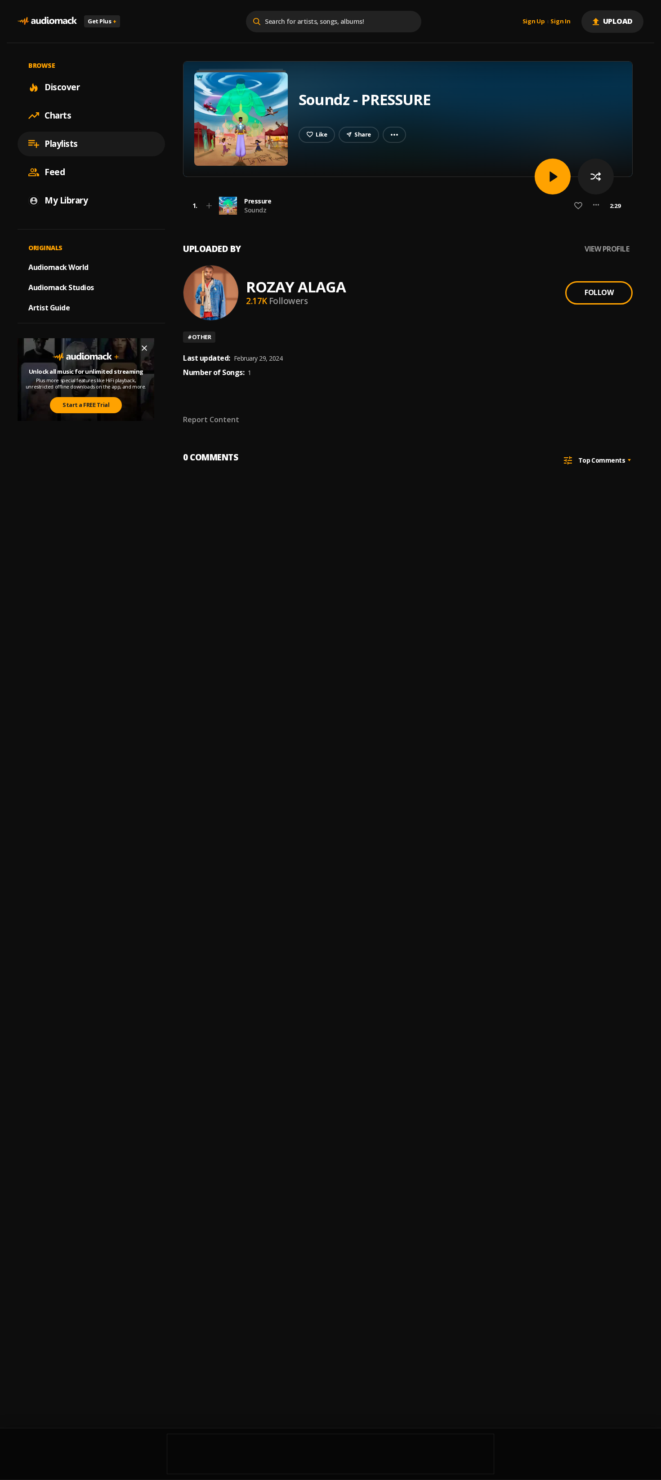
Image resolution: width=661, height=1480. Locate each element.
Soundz (255, 210)
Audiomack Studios (61, 287)
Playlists (61, 144)
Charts (58, 115)
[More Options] (596, 205)
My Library (66, 200)
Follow (599, 292)
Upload (618, 21)
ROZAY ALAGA (296, 286)
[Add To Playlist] (209, 205)
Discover (62, 87)
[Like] (578, 205)
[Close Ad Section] (144, 348)
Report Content (211, 419)
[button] (405, 205)
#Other (199, 337)
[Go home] (47, 21)
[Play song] (553, 176)
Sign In (560, 21)
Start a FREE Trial (86, 405)
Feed (55, 172)
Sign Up (534, 21)
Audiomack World (58, 267)
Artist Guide (49, 308)
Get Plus (102, 21)
